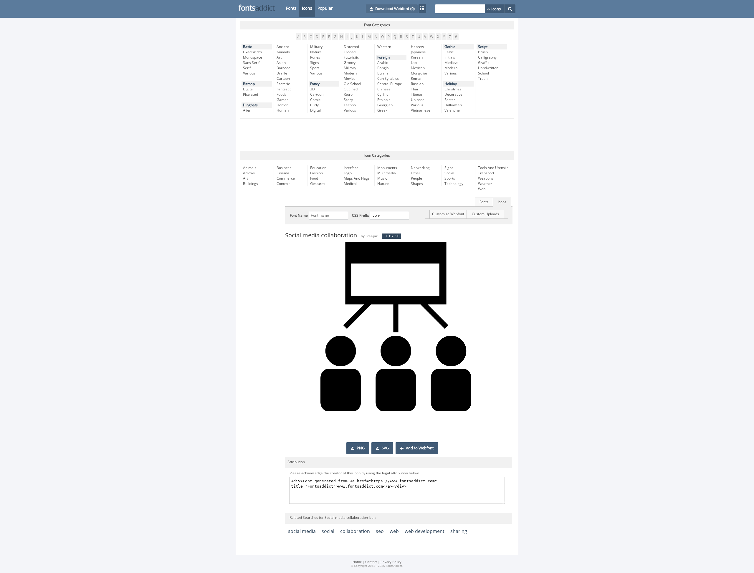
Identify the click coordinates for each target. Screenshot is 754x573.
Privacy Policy (391, 562)
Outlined (351, 89)
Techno (350, 105)
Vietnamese (420, 110)
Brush (483, 52)
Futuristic (351, 57)
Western (384, 47)
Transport (486, 173)
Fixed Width (252, 52)
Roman (416, 79)
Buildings (250, 184)
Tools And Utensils (493, 168)
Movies (349, 79)
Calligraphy (487, 57)
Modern (350, 73)
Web (481, 189)
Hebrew (417, 47)
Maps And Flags (357, 178)
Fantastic (284, 89)
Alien (247, 110)
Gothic (449, 47)
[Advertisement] (377, 135)
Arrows (249, 173)
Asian (281, 63)
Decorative (453, 94)
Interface (351, 168)
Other (415, 173)
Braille (282, 73)
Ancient (283, 47)
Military (316, 47)
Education (318, 168)
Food (314, 178)
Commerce (286, 178)
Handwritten (488, 68)
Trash (482, 79)
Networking (420, 168)
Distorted (351, 47)
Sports (449, 178)
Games (282, 100)
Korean (417, 57)
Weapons (485, 178)
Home (357, 562)
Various (249, 73)
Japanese (418, 52)
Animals (283, 52)
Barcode (283, 68)
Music (382, 178)
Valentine (452, 110)
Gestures (317, 184)
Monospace (252, 57)
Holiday (450, 84)
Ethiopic (383, 100)
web (394, 531)
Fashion (316, 173)
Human (283, 110)
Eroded (349, 52)
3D (312, 89)
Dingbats (250, 105)
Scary (348, 100)
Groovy (349, 63)
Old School (352, 84)
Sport (314, 68)
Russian (417, 84)
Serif (247, 68)
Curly (314, 105)
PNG (361, 448)
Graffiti (484, 63)
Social (449, 173)
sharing (458, 531)
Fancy (315, 84)
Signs (314, 63)
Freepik (372, 236)
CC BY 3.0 (391, 236)
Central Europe (389, 84)
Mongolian (419, 73)
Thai (414, 89)
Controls (283, 184)
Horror (282, 105)
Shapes (417, 184)
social (328, 531)
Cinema (283, 173)
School (483, 73)
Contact (371, 562)
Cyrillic (382, 94)
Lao (414, 63)
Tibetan (417, 94)
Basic (247, 47)
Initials (449, 57)
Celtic (449, 52)
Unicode (417, 100)
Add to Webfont (420, 448)
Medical (350, 184)
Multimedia (386, 173)
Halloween (453, 105)
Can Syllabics (388, 79)
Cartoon (283, 79)
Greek (382, 110)
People (416, 178)
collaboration (355, 531)
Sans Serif (251, 63)
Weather (485, 184)
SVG (385, 448)
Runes (315, 57)
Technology (453, 184)
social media (302, 531)
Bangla (383, 68)
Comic (315, 100)
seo (380, 531)
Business (284, 168)
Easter (449, 100)
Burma (382, 73)
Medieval (451, 63)
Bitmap (249, 84)
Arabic (382, 63)
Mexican (418, 68)
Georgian (385, 105)
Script (482, 47)
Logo (348, 173)
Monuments (387, 168)
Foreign (383, 57)
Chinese (384, 89)
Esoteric (283, 84)
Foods (281, 94)
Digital (248, 89)
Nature (316, 52)
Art (279, 57)
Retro (348, 94)
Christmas (452, 89)
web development (424, 531)
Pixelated (250, 94)
